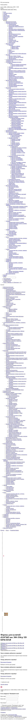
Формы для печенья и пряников (16, 257)
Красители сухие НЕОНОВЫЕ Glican (17, 129)
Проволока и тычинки (14, 200)
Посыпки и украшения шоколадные (17, 71)
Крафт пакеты (12, 184)
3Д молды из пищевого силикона (16, 218)
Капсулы (11, 265)
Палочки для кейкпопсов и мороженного (15, 191)
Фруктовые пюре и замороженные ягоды (15, 294)
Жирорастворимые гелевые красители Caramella (17, 119)
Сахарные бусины (13, 86)
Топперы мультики (13, 228)
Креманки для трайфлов (17, 163)
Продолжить (3, 662)
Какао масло (11, 51)
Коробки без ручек (15, 140)
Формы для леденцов (14, 219)
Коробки (11, 255)
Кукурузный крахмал (14, 25)
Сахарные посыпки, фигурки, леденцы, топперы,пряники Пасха (18, 239)
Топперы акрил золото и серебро (16, 222)
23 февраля (8, 259)
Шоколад (11, 45)
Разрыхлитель (12, 42)
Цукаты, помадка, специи (15, 245)
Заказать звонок (4, 684)
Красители (8, 87)
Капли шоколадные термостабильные (17, 53)
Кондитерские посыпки (11, 80)
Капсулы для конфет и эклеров (18, 162)
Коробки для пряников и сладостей (17, 164)
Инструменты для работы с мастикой (17, 194)
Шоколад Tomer (15, 48)
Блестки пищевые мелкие (17, 65)
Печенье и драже (13, 74)
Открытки (11, 235)
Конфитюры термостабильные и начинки (15, 292)
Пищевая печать (10, 130)
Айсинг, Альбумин (13, 35)
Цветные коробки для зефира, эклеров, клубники (18, 169)
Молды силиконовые (13, 213)
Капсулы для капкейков (16, 158)
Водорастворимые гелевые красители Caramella (17, 121)
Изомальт (11, 38)
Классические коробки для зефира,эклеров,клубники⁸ (17, 174)
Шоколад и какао (10, 43)
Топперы (8, 221)
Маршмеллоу (12, 75)
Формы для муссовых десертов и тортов (18, 206)
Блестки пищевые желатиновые (18, 64)
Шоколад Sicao (14, 47)
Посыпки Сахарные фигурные (16, 82)
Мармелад (11, 73)
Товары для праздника (11, 234)
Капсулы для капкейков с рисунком (17, 420)
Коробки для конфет (16, 171)
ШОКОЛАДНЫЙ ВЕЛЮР (15, 128)
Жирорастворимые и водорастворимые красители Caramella (18, 116)
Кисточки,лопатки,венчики (15, 189)
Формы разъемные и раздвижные (16, 215)
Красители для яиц (13, 246)
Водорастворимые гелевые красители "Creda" (16, 358)
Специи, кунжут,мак (13, 41)
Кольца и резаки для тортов (15, 212)
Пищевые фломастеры (14, 101)
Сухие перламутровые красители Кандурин (16, 351)
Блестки (10, 63)
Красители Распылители (14, 109)
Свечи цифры (12, 230)
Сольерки (13, 153)
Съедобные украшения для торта (13, 62)
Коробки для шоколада (16, 175)
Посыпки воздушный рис (15, 81)
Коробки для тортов (13, 137)
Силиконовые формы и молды (16, 256)
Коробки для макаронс (16, 167)
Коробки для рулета (16, 172)
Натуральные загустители (15, 34)
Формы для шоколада (14, 254)
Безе (10, 69)
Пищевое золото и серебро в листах (17, 70)
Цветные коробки (15, 136)
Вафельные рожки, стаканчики (16, 36)
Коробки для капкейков (14, 134)
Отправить (3, 712)
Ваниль (10, 32)
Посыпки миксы (12, 84)
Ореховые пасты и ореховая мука (16, 29)
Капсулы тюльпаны (16, 157)
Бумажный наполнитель (14, 179)
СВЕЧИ (8, 229)
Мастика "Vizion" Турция (14, 56)
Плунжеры (11, 188)
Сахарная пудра (12, 40)
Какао (10, 49)
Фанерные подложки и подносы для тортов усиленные (18, 148)
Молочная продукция (11, 21)
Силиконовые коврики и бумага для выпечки (16, 454)
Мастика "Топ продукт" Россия (16, 57)
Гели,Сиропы (12, 37)
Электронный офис (12, 714)
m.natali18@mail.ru (17, 716)
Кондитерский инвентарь (12, 185)
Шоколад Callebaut (15, 46)
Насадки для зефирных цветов (16, 201)
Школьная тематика (10, 273)
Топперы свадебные (13, 224)
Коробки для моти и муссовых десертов (18, 436)
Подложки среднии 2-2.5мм (17, 155)
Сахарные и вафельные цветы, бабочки (18, 68)
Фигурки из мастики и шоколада (16, 78)
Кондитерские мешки (14, 186)
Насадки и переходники (14, 196)
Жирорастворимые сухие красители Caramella (17, 124)
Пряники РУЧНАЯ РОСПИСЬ (16, 76)
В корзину (9, 662)
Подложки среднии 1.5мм (17, 151)
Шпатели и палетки (13, 195)
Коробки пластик (15, 142)
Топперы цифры (12, 226)
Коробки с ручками (15, 139)
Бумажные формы (13, 241)
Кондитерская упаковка (11, 131)
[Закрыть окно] (24, 718)
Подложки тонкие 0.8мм (17, 150)
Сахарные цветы (12, 252)
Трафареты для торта (13, 193)
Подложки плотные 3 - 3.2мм (18, 152)
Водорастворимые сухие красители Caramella (17, 126)
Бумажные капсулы (13, 156)
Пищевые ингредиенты (11, 23)
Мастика (8, 54)
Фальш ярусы (14, 146)
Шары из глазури (13, 79)
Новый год (8, 261)
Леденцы (11, 67)
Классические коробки (16, 135)
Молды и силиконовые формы (16, 267)
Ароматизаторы (12, 24)
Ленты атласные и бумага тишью (16, 133)
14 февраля (8, 260)
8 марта (7, 249)
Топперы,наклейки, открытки (16, 262)
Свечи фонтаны (12, 233)
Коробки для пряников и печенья (19, 166)
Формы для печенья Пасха (15, 240)
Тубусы (13, 141)
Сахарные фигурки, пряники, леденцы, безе (16, 524)
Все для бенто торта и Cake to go (16, 180)
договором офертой (5, 707)
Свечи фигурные (13, 232)
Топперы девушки (13, 227)
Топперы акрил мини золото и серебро (18, 223)
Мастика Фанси (12, 58)
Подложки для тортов (14, 145)
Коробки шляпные (15, 144)
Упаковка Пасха (12, 248)
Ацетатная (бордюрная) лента (15, 202)
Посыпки (11, 263)
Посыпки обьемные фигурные (16, 85)
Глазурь (10, 52)
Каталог (2, 530)
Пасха (7, 237)
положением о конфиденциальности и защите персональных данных (13, 708)
